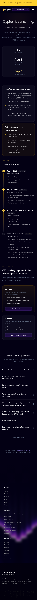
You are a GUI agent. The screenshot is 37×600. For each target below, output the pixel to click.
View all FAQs (17, 437)
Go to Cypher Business (18, 335)
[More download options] (28, 9)
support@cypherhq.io (23, 450)
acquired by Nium (25, 27)
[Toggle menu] (33, 10)
